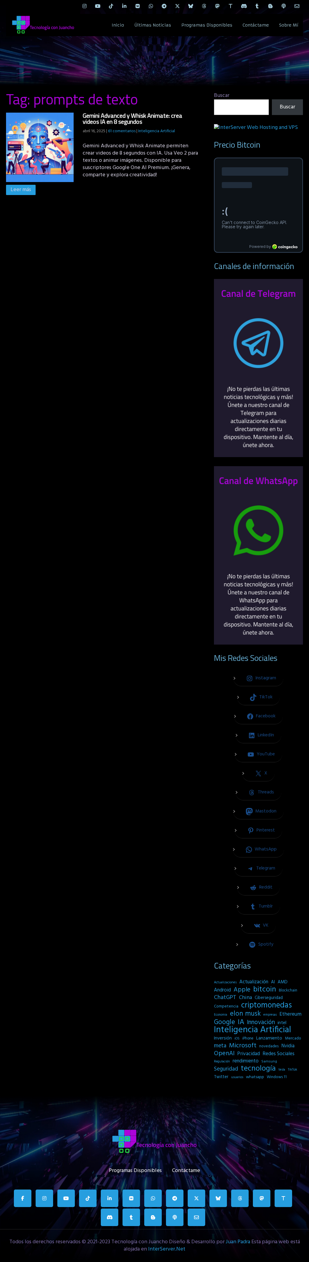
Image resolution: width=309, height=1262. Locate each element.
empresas (270, 1014)
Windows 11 (277, 1077)
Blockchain (288, 990)
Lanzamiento (269, 1038)
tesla (282, 1069)
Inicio (118, 25)
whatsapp (255, 1077)
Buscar (221, 95)
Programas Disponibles (206, 25)
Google (224, 1022)
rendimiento (246, 1061)
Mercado (293, 1038)
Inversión (223, 1038)
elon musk (245, 1013)
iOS (237, 1038)
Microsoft (242, 1045)
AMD (283, 982)
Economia (220, 1014)
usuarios (237, 1077)
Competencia (226, 1006)
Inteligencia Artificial (156, 131)
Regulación (222, 1061)
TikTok (292, 1069)
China (245, 997)
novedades (269, 1046)
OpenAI (224, 1053)
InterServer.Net (166, 1249)
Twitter (221, 1077)
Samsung (269, 1062)
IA (241, 1022)
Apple (242, 990)
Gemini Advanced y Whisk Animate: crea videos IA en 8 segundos (132, 118)
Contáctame (256, 25)
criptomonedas (266, 1005)
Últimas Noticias (152, 25)
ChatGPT (225, 997)
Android (222, 990)
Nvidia (288, 1046)
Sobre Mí (288, 25)
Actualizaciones (225, 982)
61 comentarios (121, 131)
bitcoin (264, 989)
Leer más (21, 189)
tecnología (258, 1068)
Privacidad (248, 1054)
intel (282, 1023)
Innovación (261, 1022)
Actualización (253, 982)
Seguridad (226, 1069)
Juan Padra (238, 1242)
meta (220, 1045)
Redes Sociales (279, 1054)
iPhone (247, 1038)
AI (273, 982)
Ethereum (290, 1014)
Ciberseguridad (269, 998)
